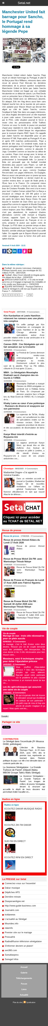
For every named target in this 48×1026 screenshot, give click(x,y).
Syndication (30, 1002)
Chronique (8, 468)
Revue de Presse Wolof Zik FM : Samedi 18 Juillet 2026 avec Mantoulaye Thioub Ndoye (20, 604)
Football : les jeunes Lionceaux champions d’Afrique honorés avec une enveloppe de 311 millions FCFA (22, 270)
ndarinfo (9, 928)
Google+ (5, 716)
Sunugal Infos (11, 959)
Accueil (24, 967)
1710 (30, 295)
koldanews (10, 914)
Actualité (24, 995)
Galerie (24, 973)
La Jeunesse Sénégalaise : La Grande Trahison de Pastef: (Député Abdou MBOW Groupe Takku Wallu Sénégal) (22, 770)
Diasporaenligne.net (15, 901)
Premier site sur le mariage (18, 932)
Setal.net (24, 3)
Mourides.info (11, 923)
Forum (24, 984)
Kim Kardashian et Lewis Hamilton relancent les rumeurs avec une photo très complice (24, 318)
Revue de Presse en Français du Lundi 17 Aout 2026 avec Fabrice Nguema (24, 581)
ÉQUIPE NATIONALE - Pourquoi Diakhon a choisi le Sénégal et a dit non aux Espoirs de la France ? (22, 288)
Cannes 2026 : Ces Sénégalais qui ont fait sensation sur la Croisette (23, 345)
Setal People (9, 312)
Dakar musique (12, 888)
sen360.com (11, 950)
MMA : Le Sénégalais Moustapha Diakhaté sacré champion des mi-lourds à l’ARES (21, 375)
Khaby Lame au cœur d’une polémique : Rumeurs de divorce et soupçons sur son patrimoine (24, 406)
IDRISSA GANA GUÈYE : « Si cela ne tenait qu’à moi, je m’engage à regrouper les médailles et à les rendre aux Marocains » (24, 281)
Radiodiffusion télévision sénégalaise (23, 941)
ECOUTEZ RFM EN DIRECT (18, 857)
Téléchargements (24, 978)
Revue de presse (11, 536)
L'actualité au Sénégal (16, 919)
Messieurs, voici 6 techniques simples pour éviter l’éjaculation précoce (23, 660)
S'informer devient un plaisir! (19, 946)
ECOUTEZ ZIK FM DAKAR (17, 825)
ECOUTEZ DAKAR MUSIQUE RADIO (23, 808)
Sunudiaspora (11, 955)
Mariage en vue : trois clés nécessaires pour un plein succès (23, 637)
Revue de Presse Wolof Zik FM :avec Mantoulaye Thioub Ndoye (23, 560)
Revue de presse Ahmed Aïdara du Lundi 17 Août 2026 (22, 541)
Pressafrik (10, 937)
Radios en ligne (11, 805)
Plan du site (17, 1002)
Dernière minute (13, 897)
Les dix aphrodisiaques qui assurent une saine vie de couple (22, 688)
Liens (24, 989)
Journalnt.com (12, 910)
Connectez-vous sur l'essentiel (20, 883)
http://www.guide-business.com (20, 905)
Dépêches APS (12, 892)
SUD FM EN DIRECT (15, 841)
